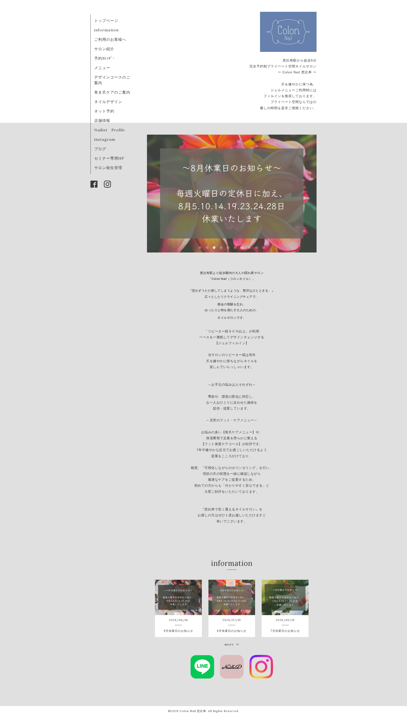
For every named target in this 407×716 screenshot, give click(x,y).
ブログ (100, 148)
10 (263, 247)
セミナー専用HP (109, 158)
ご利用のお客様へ (110, 39)
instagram (104, 139)
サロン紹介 (104, 48)
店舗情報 (102, 120)
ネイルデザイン (108, 101)
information (106, 30)
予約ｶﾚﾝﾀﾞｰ (104, 58)
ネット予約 (104, 111)
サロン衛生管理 (108, 167)
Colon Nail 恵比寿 (193, 711)
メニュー (102, 67)
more (230, 644)
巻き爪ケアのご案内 (112, 92)
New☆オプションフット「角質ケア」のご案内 (232, 193)
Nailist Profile (109, 130)
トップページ (106, 20)
